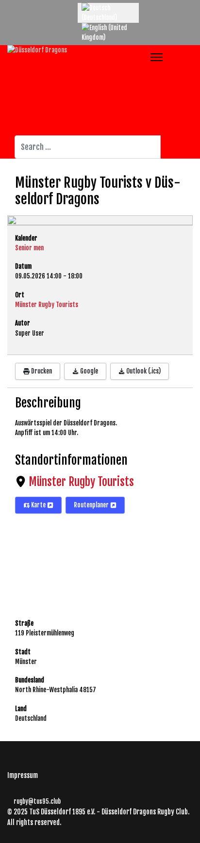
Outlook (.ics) (143, 371)
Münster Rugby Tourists (81, 482)
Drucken (41, 371)
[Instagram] (38, 8)
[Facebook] (9, 8)
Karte (38, 505)
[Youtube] (24, 8)
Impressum (22, 775)
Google (88, 371)
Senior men (29, 248)
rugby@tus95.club (37, 801)
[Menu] (156, 57)
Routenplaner (92, 505)
